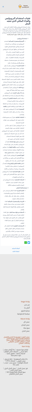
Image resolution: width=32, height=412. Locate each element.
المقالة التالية (16, 251)
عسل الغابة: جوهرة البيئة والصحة (15, 34)
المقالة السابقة (16, 248)
